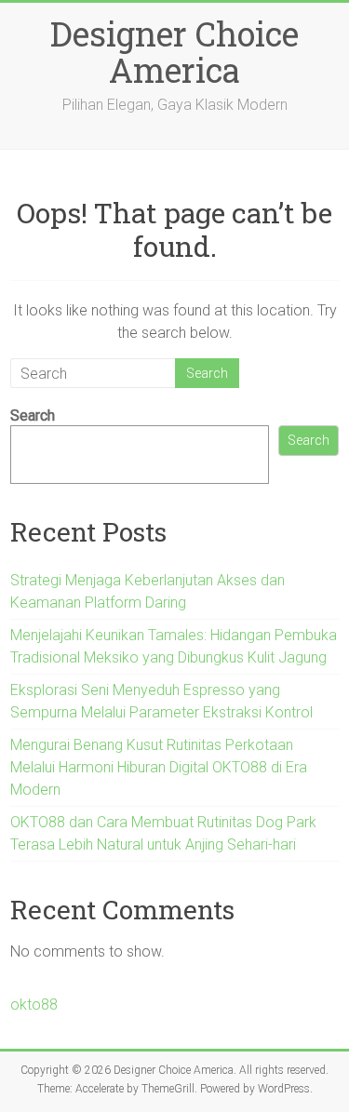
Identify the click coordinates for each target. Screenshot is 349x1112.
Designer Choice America (174, 51)
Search (32, 415)
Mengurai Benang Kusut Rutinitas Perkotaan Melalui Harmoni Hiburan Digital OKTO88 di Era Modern (158, 767)
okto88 (34, 1004)
